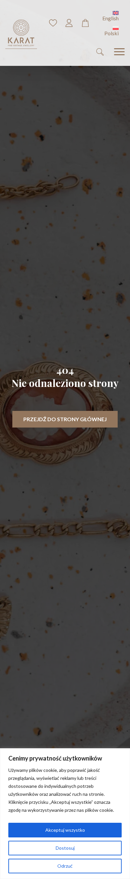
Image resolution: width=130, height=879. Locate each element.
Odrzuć (65, 866)
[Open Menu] (119, 52)
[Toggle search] (100, 52)
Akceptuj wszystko (65, 830)
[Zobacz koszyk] (85, 23)
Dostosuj (65, 848)
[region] (65, 813)
